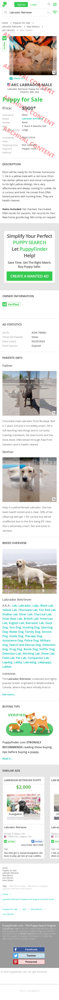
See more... (9, 694)
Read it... (7, 758)
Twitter (31, 955)
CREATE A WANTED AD (29, 276)
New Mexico (33, 26)
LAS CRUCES (8, 30)
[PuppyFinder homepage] (4, 4)
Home (5, 22)
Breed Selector (27, 933)
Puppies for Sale (21, 22)
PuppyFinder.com (12, 925)
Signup (21, 4)
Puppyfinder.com (10, 928)
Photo (19, 78)
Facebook (31, 949)
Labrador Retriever (12, 26)
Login (33, 4)
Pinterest (31, 962)
